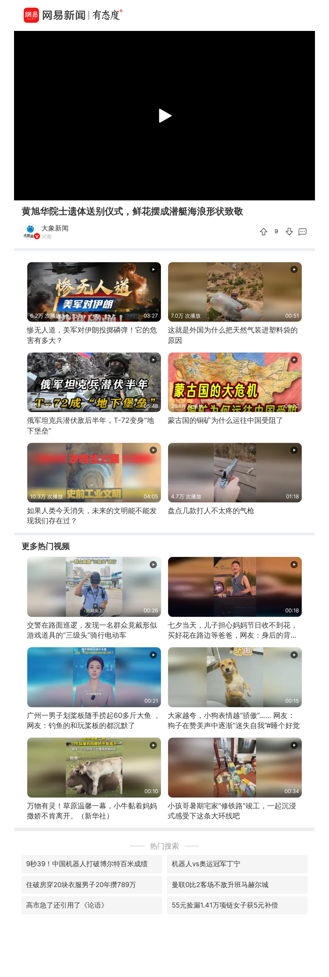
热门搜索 (164, 846)
